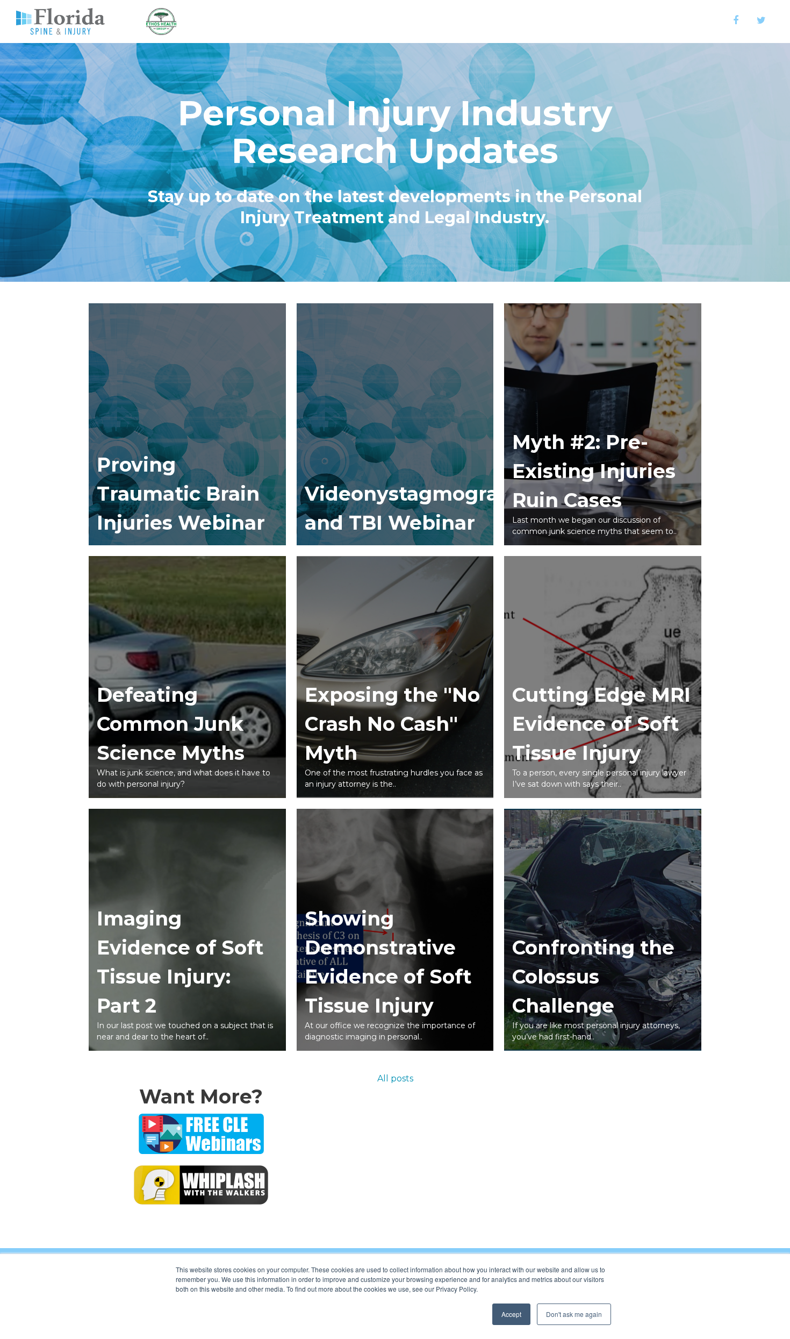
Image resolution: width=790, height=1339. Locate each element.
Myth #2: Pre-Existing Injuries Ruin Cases (594, 471)
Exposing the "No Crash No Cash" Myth (392, 724)
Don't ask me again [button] (574, 1314)
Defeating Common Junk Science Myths (171, 724)
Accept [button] (511, 1314)
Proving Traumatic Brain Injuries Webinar (181, 494)
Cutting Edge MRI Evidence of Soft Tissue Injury (601, 724)
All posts (395, 1078)
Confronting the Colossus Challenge (593, 976)
